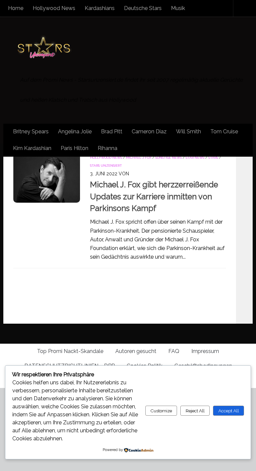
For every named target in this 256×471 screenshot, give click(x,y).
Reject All (195, 410)
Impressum (205, 351)
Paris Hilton (74, 148)
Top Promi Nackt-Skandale (70, 351)
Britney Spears (31, 131)
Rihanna (107, 148)
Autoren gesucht (135, 351)
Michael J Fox (138, 157)
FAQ (173, 351)
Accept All (228, 410)
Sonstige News (168, 157)
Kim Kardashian (32, 148)
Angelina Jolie (75, 131)
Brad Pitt (111, 131)
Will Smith (188, 131)
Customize (161, 410)
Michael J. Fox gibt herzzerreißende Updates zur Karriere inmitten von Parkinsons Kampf (154, 196)
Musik (178, 8)
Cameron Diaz (149, 131)
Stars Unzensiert (106, 165)
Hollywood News (54, 8)
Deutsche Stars (143, 8)
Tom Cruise (224, 131)
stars (213, 157)
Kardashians (100, 8)
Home (15, 8)
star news (195, 157)
